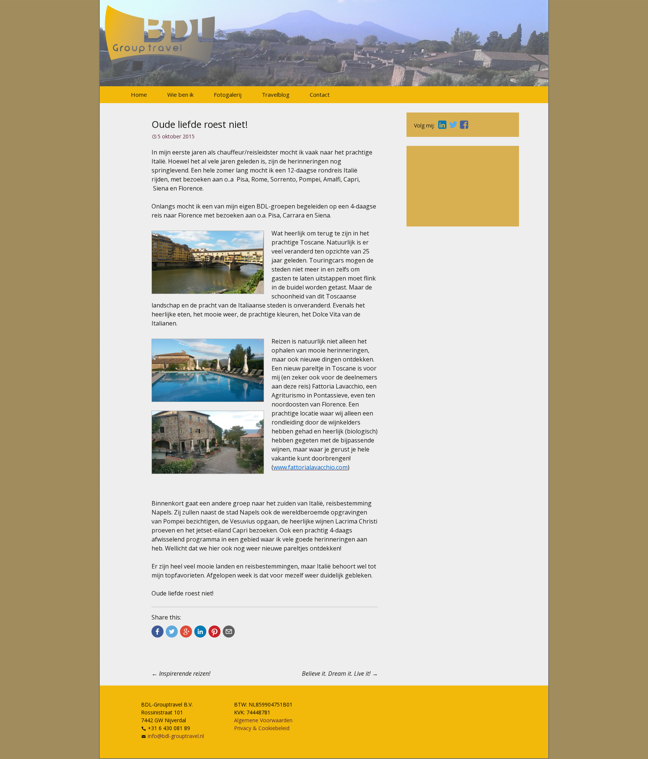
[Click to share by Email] (229, 632)
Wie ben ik (180, 94)
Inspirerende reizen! (181, 673)
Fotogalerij (228, 94)
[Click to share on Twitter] (172, 632)
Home (139, 94)
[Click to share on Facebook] (158, 632)
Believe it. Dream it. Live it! (340, 673)
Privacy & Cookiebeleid (262, 728)
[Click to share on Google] (186, 632)
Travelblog (276, 94)
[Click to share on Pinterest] (214, 632)
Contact (320, 94)
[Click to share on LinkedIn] (200, 632)
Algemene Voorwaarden (263, 720)
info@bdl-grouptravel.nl (176, 736)
